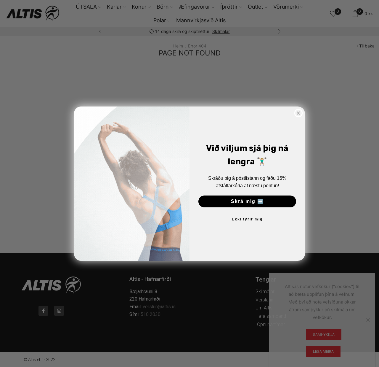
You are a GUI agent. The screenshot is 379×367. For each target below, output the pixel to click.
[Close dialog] (298, 113)
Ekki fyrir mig (247, 219)
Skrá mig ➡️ (247, 201)
